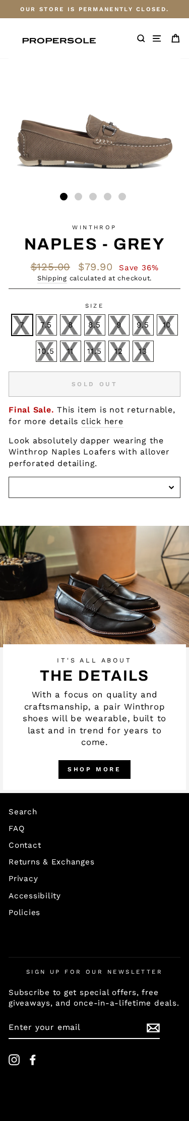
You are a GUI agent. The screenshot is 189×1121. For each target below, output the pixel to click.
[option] (94, 9)
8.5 (94, 324)
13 (143, 351)
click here (102, 421)
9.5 (143, 324)
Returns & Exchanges (52, 861)
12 (118, 351)
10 (167, 324)
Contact (25, 845)
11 (70, 351)
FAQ (16, 828)
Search (23, 811)
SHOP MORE (94, 769)
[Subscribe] (153, 1028)
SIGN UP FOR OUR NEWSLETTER (94, 971)
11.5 (94, 351)
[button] (64, 196)
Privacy (23, 878)
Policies (24, 912)
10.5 (46, 351)
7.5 (46, 324)
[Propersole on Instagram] (14, 1059)
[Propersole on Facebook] (32, 1059)
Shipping (52, 278)
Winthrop (94, 227)
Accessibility (35, 895)
